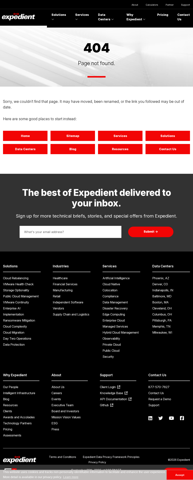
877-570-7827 (158, 387)
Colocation (110, 290)
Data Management (115, 302)
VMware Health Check (18, 284)
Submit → (151, 231)
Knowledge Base (112, 393)
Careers (56, 393)
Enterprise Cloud (114, 320)
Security (108, 356)
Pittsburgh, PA (162, 320)
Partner (170, 4)
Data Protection (14, 344)
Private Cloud (112, 344)
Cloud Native (111, 284)
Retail (56, 296)
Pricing (162, 15)
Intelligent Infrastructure (19, 393)
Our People (10, 387)
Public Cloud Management (21, 296)
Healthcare (60, 278)
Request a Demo (159, 399)
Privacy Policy (97, 462)
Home (25, 136)
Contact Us (167, 149)
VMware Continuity (16, 302)
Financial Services (65, 284)
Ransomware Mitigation (19, 320)
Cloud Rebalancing (15, 278)
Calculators (152, 4)
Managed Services (115, 326)
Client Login (108, 387)
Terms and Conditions (62, 456)
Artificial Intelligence (116, 278)
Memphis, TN (161, 326)
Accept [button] (179, 474)
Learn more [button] (70, 477)
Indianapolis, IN (162, 290)
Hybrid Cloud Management (121, 332)
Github (105, 405)
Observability (111, 338)
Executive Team (62, 405)
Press (55, 429)
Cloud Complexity (15, 326)
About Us (57, 387)
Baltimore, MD (162, 296)
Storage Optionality (16, 290)
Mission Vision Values (66, 417)
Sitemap (72, 136)
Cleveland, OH (162, 308)
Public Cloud (111, 350)
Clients (7, 411)
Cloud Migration (13, 332)
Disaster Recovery (115, 308)
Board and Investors (65, 411)
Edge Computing (114, 314)
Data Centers (104, 17)
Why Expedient (134, 17)
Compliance (111, 296)
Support (185, 4)
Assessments (12, 435)
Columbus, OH (162, 314)
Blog (72, 149)
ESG (54, 423)
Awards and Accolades (19, 417)
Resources (120, 149)
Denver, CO (160, 284)
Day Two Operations (17, 338)
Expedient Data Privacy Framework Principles (111, 456)
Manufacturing (63, 290)
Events (56, 399)
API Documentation (114, 399)
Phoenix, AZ (160, 278)
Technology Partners (17, 423)
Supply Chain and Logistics (71, 314)
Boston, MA (160, 302)
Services (82, 15)
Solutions (58, 15)
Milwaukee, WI (162, 332)
